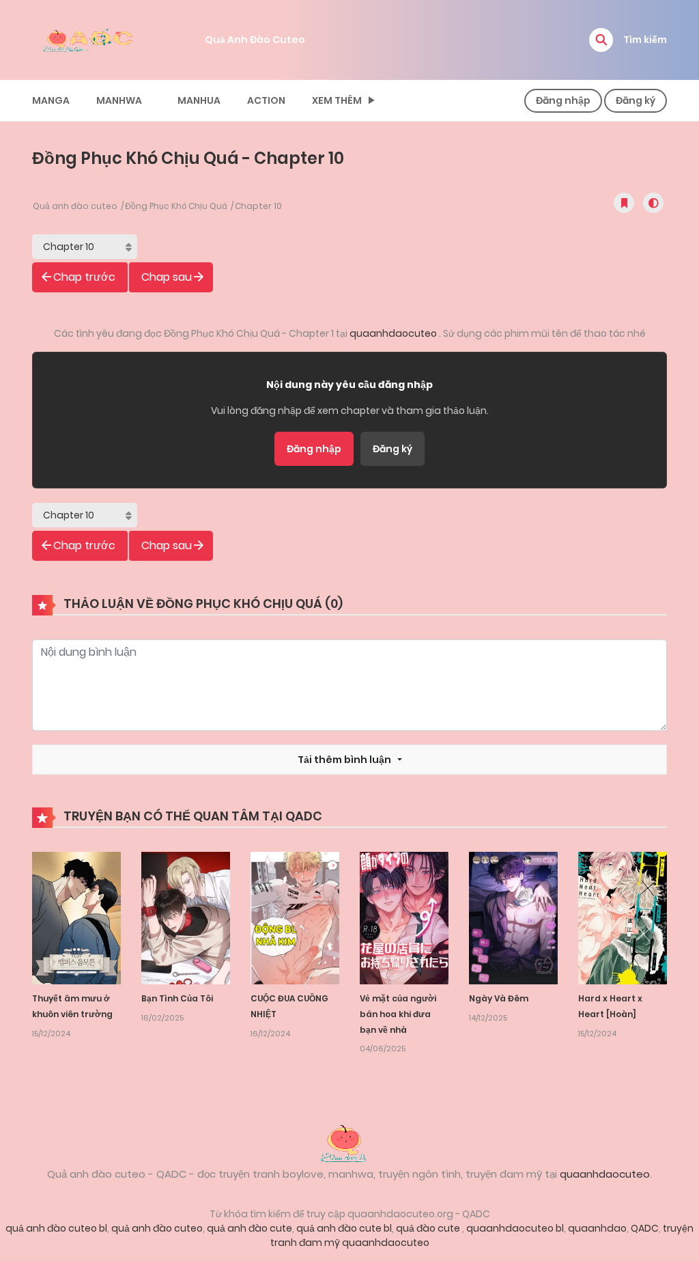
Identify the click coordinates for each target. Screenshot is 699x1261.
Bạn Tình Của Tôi (177, 998)
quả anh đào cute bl (344, 1228)
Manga (51, 100)
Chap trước (84, 277)
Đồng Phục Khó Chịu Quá (176, 206)
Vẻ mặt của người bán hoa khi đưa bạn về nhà (398, 1014)
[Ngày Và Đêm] (513, 917)
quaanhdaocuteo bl (515, 1228)
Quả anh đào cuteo (75, 206)
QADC (645, 1228)
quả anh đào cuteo (157, 1228)
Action (266, 100)
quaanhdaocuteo (394, 333)
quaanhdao (597, 1228)
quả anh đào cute (249, 1228)
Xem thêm (337, 100)
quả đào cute (429, 1228)
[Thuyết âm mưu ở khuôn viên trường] (76, 917)
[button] (601, 40)
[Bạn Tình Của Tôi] (185, 917)
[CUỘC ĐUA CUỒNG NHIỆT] (295, 917)
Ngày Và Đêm (498, 998)
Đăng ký (392, 449)
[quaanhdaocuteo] (90, 39)
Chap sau (166, 277)
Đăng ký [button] (635, 100)
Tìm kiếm (645, 39)
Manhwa (119, 100)
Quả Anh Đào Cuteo (255, 39)
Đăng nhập (314, 449)
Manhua (198, 100)
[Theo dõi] (624, 203)
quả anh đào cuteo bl (56, 1228)
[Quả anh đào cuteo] (349, 1142)
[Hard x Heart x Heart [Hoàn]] (622, 917)
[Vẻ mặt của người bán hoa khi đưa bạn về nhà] (404, 917)
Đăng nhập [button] (563, 100)
